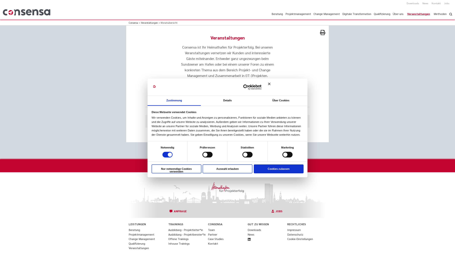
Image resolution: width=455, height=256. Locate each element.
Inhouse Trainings (179, 243)
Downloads (413, 3)
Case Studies (216, 239)
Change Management (142, 239)
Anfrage (180, 211)
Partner (212, 234)
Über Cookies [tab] (280, 100)
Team (211, 230)
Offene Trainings (178, 239)
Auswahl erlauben (227, 168)
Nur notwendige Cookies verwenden (176, 170)
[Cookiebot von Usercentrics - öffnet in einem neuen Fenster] (245, 87)
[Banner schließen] (286, 86)
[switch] (207, 155)
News (425, 3)
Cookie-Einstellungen (300, 239)
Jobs (446, 3)
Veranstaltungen (139, 248)
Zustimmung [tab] (174, 100)
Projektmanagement (141, 234)
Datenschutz (295, 234)
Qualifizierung (137, 243)
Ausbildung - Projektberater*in (187, 234)
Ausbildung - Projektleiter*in (185, 230)
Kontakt (436, 3)
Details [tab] (227, 100)
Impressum (294, 230)
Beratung (134, 230)
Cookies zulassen (279, 168)
